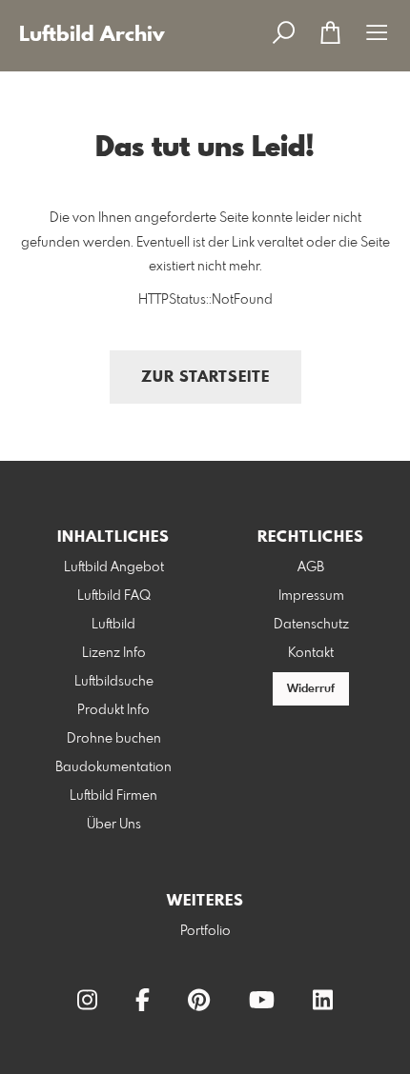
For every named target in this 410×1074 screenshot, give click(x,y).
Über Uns (114, 824)
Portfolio (205, 931)
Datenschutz (311, 624)
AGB (310, 567)
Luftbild (113, 624)
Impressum (311, 596)
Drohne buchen (114, 739)
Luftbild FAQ (114, 596)
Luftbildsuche (114, 681)
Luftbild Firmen (113, 796)
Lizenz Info (114, 653)
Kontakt (311, 653)
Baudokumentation (113, 767)
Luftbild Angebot (114, 567)
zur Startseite (205, 377)
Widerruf (311, 689)
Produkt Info (113, 710)
